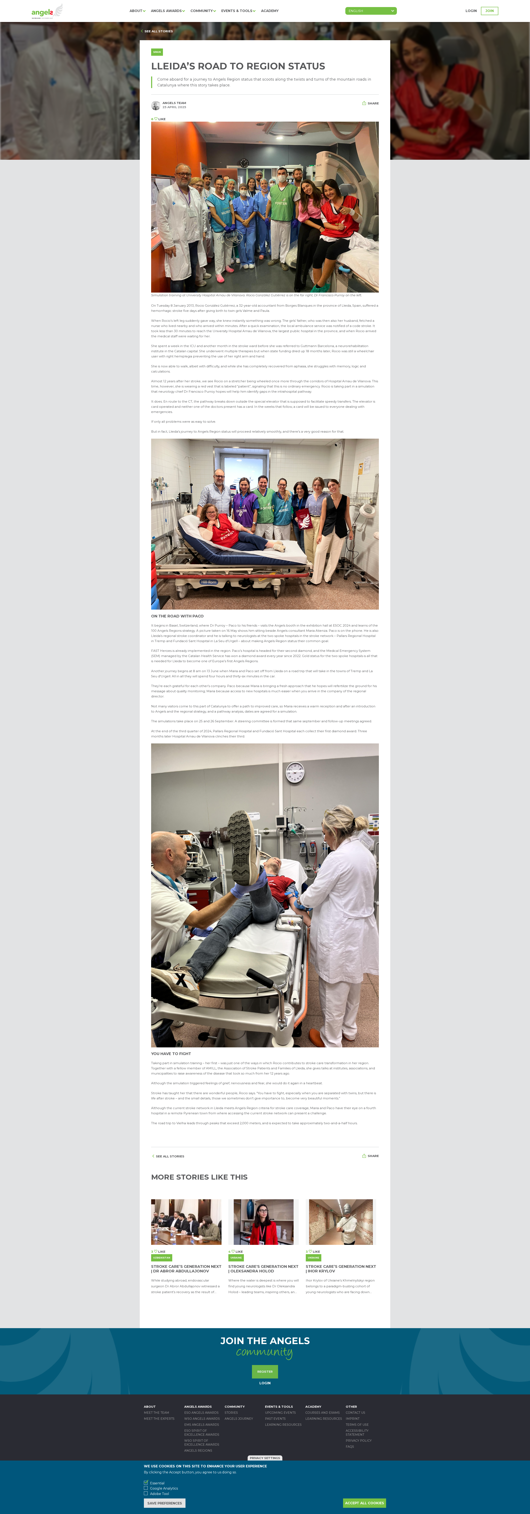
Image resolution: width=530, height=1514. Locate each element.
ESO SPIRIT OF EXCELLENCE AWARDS (201, 1433)
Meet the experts (159, 1419)
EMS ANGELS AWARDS (201, 1425)
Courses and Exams (322, 1413)
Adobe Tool (159, 1494)
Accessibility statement (357, 1433)
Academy (270, 11)
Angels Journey (239, 1419)
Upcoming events (280, 1413)
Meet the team (156, 1413)
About (136, 11)
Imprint (352, 1419)
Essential (157, 1483)
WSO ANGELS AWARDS (202, 1419)
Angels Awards (166, 11)
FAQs (350, 1447)
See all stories (159, 31)
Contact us (355, 1413)
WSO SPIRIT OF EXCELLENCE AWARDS (201, 1442)
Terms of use (357, 1425)
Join (489, 11)
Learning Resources (283, 1425)
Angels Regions (198, 1450)
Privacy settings (265, 1458)
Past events (275, 1419)
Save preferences (164, 1503)
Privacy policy (359, 1441)
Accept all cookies (364, 1503)
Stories (231, 1413)
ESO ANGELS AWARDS (201, 1413)
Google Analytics (164, 1488)
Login (471, 11)
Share (373, 103)
